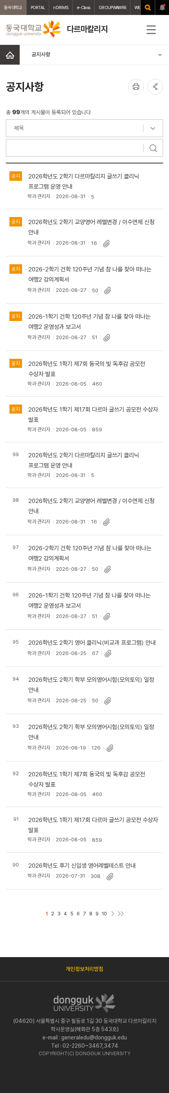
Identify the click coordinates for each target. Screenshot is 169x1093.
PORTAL (38, 7)
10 (104, 914)
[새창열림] (147, 7)
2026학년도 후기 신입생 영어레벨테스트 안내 (82, 865)
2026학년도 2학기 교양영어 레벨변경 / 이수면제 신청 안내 (91, 227)
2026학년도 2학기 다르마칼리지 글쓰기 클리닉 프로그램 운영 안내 (83, 181)
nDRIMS (60, 7)
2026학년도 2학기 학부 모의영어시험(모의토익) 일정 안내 (91, 685)
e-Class (83, 7)
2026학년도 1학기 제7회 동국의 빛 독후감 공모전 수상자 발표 (86, 369)
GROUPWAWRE (112, 7)
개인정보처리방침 (84, 969)
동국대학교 (13, 7)
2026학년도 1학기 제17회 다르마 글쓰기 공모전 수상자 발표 (93, 414)
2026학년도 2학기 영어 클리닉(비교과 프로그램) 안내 (92, 642)
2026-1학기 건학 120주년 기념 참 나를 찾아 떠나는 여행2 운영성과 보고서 (89, 321)
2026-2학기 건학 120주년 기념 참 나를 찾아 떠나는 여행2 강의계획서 (89, 274)
